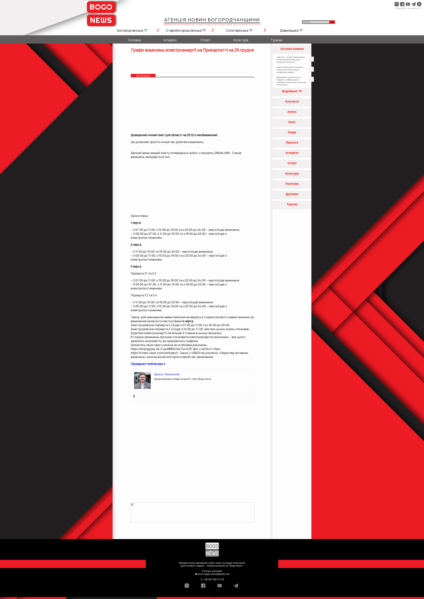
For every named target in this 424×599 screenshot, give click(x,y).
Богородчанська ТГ (132, 30)
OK (332, 22)
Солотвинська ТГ (239, 30)
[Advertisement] (193, 107)
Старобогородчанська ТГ (186, 30)
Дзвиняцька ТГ (291, 30)
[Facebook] (133, 396)
